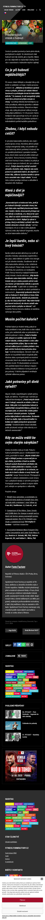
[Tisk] (32, 645)
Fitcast (21, 677)
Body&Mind (22, 674)
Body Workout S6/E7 (32, 631)
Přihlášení (30, 10)
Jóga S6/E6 (11, 630)
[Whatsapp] (23, 645)
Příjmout (22, 900)
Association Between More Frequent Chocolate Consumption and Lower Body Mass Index (22, 532)
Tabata (27, 688)
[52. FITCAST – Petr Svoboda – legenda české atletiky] (22, 720)
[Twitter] (19, 645)
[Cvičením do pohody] (21, 731)
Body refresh (29, 671)
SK (34, 685)
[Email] (28, 645)
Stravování (23, 43)
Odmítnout (22, 906)
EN (15, 677)
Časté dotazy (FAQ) (11, 853)
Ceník (23, 10)
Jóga (26, 680)
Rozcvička (27, 685)
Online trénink (8, 10)
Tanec (34, 688)
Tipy (31, 43)
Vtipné (17, 693)
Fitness (29, 677)
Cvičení (9, 677)
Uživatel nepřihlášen (11, 842)
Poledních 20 (30, 682)
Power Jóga (17, 685)
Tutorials (34, 691)
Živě (19, 10)
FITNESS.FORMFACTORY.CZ (13, 6)
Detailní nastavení (22, 911)
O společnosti (9, 862)
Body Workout (11, 674)
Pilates (21, 682)
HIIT (20, 680)
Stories (9, 688)
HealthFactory (11, 43)
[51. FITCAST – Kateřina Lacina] (22, 743)
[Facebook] (15, 645)
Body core (19, 671)
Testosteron (11, 691)
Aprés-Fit (10, 671)
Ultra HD (9, 693)
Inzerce (7, 859)
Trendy (25, 691)
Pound (9, 685)
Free (36, 677)
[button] (42, 879)
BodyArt (31, 674)
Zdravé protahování (13, 696)
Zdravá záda (26, 693)
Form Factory (18, 566)
